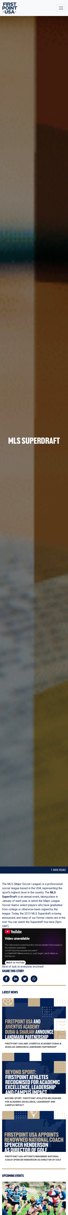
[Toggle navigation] (61, 8)
